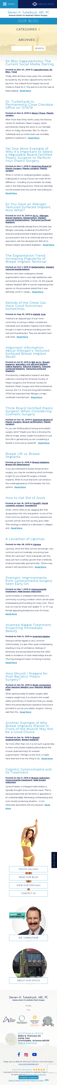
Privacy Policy (32, 1074)
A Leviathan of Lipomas (25, 539)
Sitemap (42, 1074)
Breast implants (14, 218)
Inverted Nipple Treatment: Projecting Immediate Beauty (29, 628)
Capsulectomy (41, 69)
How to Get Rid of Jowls (25, 498)
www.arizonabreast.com (29, 1064)
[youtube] (34, 1054)
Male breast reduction (29, 591)
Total (14, 72)
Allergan (43, 215)
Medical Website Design (18, 1080)
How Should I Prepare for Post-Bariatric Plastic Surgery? (27, 676)
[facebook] (19, 1054)
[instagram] (26, 1054)
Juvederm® (31, 505)
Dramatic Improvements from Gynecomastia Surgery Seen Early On (29, 581)
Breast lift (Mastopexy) (18, 464)
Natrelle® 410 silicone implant (31, 364)
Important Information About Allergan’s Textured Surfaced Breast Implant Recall (27, 352)
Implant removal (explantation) (26, 219)
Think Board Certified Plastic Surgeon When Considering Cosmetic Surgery (29, 411)
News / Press (38, 113)
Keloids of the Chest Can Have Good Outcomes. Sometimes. (26, 306)
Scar (43, 314)
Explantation (30, 218)
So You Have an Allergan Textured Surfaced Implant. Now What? (28, 207)
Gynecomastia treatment (19, 780)
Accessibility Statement (28, 1077)
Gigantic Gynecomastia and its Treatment (29, 771)
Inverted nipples (41, 636)
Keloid (36, 314)
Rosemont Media (36, 1080)
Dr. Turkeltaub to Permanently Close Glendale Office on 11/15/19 (29, 105)
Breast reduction (40, 778)
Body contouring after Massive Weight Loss (28, 686)
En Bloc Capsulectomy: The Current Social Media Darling (30, 62)
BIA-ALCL (37, 362)
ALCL (35, 215)
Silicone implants (32, 366)
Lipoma (37, 544)
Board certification (33, 422)
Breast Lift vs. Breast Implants (23, 455)
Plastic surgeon (31, 168)
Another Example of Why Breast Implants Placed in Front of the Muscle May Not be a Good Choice (29, 727)
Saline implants (14, 366)
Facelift (37, 503)
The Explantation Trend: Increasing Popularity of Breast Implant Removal (26, 259)
